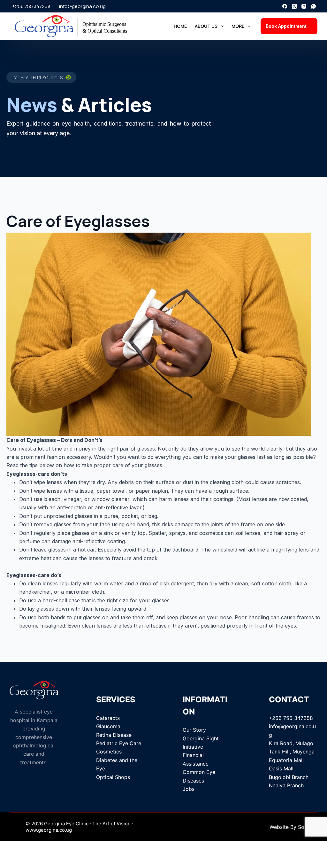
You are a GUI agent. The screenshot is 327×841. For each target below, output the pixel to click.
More (238, 26)
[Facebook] (284, 6)
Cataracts (108, 718)
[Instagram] (303, 6)
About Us (206, 26)
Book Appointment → (289, 26)
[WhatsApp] (313, 6)
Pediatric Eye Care (118, 743)
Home (180, 26)
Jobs (188, 789)
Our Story (194, 730)
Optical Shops (113, 777)
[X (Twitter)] (294, 6)
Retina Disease (114, 735)
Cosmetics (109, 751)
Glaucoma (108, 726)
